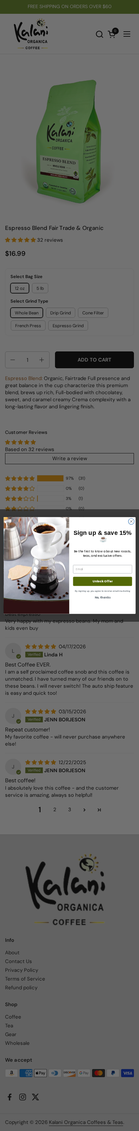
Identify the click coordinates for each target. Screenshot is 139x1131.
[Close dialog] (131, 521)
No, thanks (102, 598)
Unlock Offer (102, 581)
